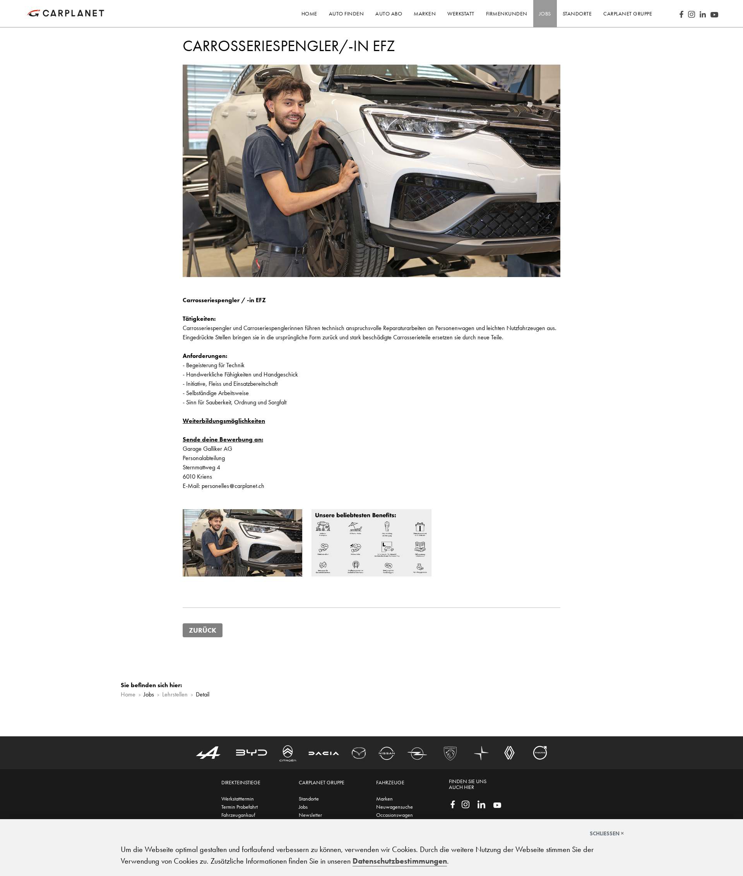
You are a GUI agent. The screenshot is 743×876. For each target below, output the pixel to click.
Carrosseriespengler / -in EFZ (224, 300)
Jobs (303, 806)
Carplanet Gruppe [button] (627, 13)
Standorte (309, 798)
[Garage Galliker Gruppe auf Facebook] (453, 803)
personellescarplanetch (233, 486)
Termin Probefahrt (239, 806)
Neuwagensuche (394, 806)
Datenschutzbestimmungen (400, 861)
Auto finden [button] (346, 13)
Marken (384, 798)
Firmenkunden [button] (506, 13)
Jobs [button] (545, 13)
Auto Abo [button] (388, 13)
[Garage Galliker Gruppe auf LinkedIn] (481, 803)
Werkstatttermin (237, 798)
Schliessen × (607, 833)
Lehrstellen (175, 694)
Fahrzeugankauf (238, 814)
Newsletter (310, 814)
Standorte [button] (577, 13)
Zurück (202, 630)
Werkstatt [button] (460, 13)
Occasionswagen (394, 814)
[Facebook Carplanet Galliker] (681, 13)
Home (309, 13)
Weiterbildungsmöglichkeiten (224, 421)
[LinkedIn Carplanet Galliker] (702, 13)
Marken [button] (425, 13)
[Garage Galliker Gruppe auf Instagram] (465, 803)
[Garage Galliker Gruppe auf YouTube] (497, 804)
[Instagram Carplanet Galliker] (692, 13)
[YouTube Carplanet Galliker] (714, 13)
